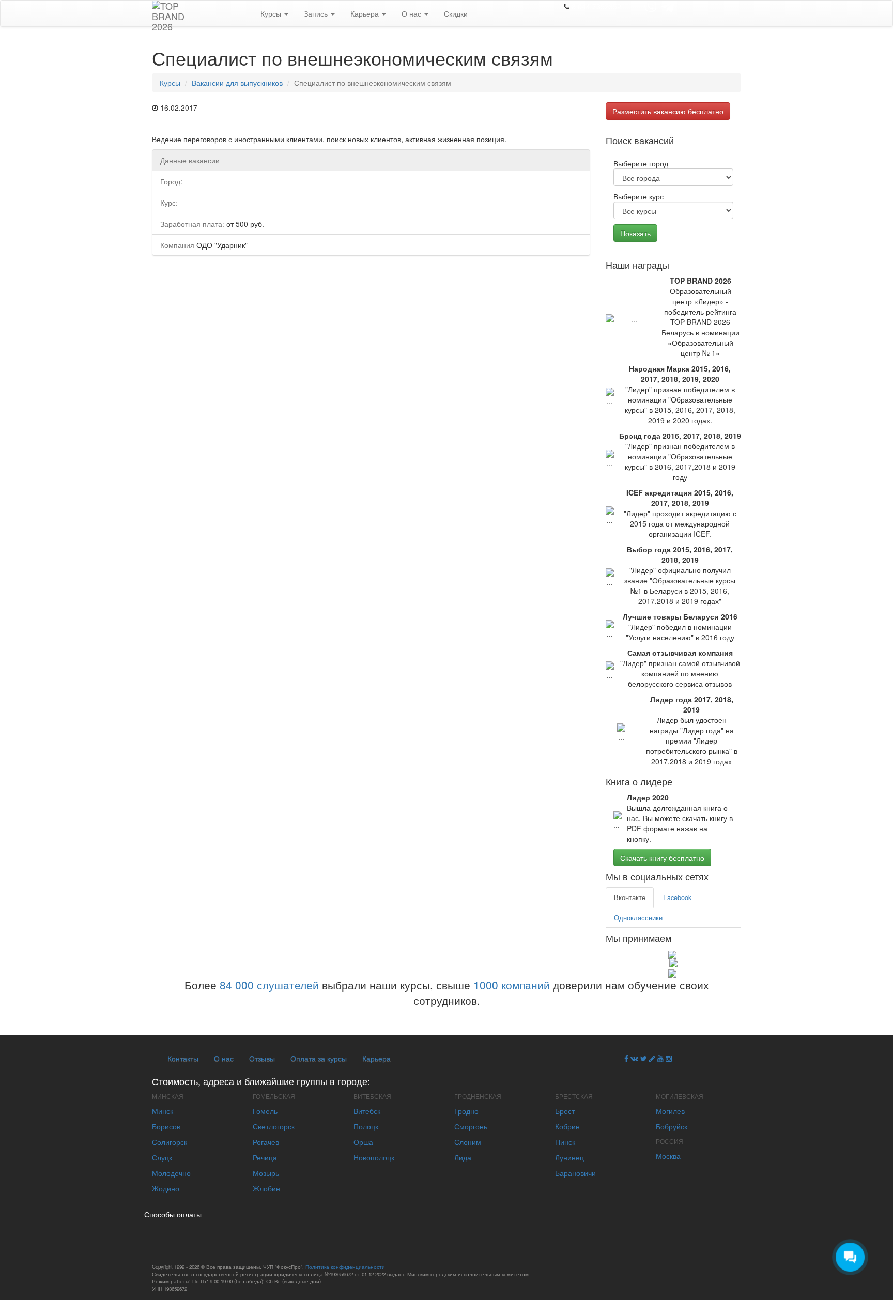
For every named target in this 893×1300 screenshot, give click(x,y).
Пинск (565, 1142)
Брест (565, 1111)
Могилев (670, 1111)
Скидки (456, 13)
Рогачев (266, 1142)
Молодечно (171, 1173)
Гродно (466, 1111)
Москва (668, 1156)
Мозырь (266, 1173)
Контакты (182, 1058)
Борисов (166, 1126)
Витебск (366, 1111)
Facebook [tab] (677, 897)
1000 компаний (511, 985)
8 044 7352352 (596, 6)
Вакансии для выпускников (237, 83)
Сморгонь (470, 1126)
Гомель (265, 1111)
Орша (363, 1142)
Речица (265, 1157)
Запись (317, 13)
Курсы (271, 13)
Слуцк (162, 1157)
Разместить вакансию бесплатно (667, 111)
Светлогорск (274, 1126)
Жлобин (266, 1188)
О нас (412, 13)
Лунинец (569, 1157)
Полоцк (365, 1126)
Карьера (365, 13)
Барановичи (575, 1173)
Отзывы (262, 1058)
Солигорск (169, 1142)
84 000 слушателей (269, 985)
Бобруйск (671, 1126)
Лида (462, 1157)
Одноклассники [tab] (638, 917)
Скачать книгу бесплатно (662, 858)
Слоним (467, 1142)
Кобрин (567, 1126)
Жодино (165, 1188)
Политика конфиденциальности (345, 1267)
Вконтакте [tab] (629, 897)
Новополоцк (373, 1157)
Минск (162, 1111)
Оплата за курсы (318, 1058)
